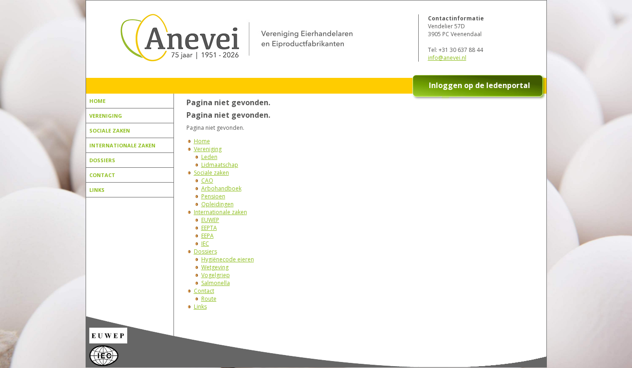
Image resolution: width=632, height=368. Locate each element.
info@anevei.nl (447, 58)
